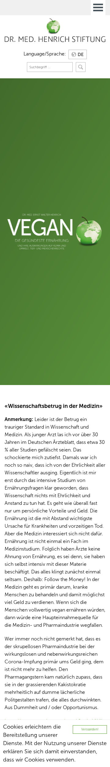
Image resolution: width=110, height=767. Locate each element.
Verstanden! (89, 729)
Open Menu (98, 7)
